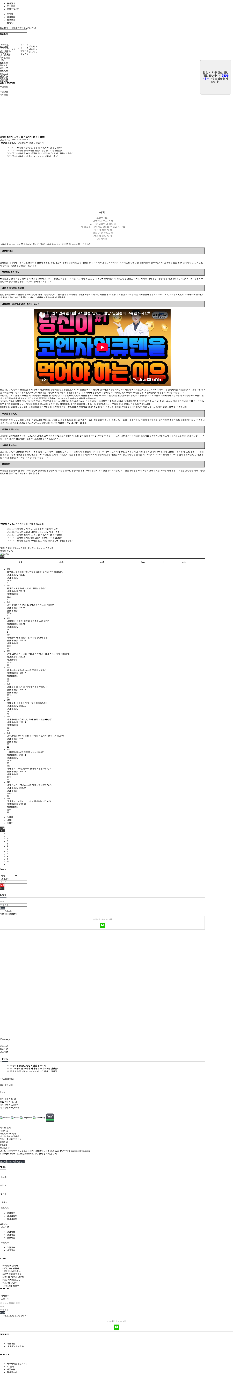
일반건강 (15, 49)
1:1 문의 (10, 1366)
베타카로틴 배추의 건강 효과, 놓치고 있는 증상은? (29, 719)
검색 (2, 885)
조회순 (10, 823)
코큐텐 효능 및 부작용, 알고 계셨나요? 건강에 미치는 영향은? (39, 153)
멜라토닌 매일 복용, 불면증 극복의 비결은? (26, 670)
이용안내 (4, 1142)
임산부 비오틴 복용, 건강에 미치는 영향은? (26, 588)
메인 (2, 59)
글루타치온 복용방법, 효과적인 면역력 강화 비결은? (30, 605)
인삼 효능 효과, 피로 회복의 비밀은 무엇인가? (27, 686)
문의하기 (4, 1145)
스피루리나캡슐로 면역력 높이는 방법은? (25, 752)
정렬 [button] (2, 828)
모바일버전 (5, 1148)
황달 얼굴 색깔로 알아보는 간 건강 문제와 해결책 (32, 1071)
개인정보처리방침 (8, 1133)
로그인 (10, 14)
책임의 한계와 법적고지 (10, 1139)
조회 (184, 562)
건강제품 (24, 53)
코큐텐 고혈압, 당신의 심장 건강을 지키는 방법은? (34, 532)
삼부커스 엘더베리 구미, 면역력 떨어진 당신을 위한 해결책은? (35, 572)
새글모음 (11, 1369)
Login (2, 908)
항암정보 (5, 45)
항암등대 (4, 28)
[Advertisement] (102, 110)
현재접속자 (12, 1372)
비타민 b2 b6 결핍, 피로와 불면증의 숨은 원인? (28, 621)
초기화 (10, 817)
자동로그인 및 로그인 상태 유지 (15, 1315)
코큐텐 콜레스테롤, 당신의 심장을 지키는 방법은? (34, 150)
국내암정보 (6, 50)
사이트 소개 (5, 1127)
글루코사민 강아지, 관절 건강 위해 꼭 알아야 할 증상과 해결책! (35, 736)
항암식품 (24, 50)
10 (8, 862)
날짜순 (10, 820)
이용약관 (4, 1130)
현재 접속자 (8, 1099)
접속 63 (10, 23)
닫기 (2, 888)
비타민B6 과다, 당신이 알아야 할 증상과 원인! (27, 637)
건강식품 (24, 45)
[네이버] (102, 925)
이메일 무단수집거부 (9, 1136)
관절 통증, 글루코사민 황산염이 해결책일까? (27, 703)
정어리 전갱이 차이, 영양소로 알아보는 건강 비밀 (29, 801)
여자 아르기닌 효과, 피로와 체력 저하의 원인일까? (29, 785)
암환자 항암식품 (7, 83)
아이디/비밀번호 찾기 (16, 1346)
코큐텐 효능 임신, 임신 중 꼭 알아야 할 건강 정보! (34, 147)
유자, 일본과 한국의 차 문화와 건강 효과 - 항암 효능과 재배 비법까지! (38, 654)
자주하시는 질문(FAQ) (17, 1363)
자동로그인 (7, 911)
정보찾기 (11, 20)
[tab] (116, 1208)
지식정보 (33, 52)
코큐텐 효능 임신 (7, 551)
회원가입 (11, 17)
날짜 (143, 562)
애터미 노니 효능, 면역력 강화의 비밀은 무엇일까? (29, 768)
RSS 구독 (11, 6)
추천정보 (33, 46)
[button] (2, 556)
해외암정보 (5, 57)
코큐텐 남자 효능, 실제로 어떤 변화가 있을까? (32, 156)
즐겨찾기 (11, 3)
